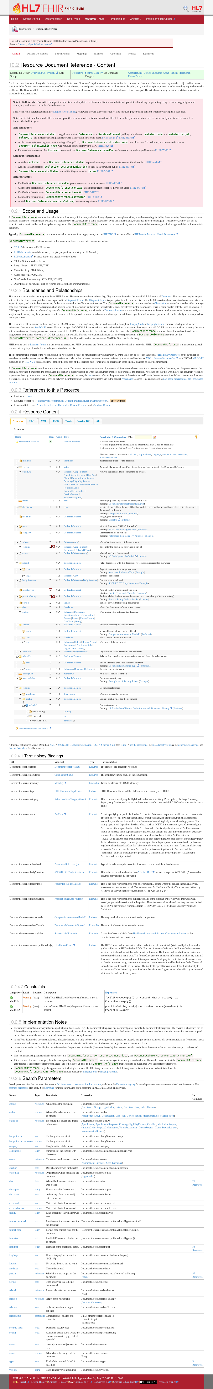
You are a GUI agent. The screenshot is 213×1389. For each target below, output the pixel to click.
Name (18, 436)
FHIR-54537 (104, 171)
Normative (77, 72)
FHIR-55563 (162, 150)
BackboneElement (72, 563)
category (26, 532)
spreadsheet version (162, 744)
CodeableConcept (72, 516)
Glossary (63, 1381)
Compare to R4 (82, 1381)
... (116, 400)
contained (172, 454)
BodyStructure (90, 580)
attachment (31, 694)
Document (166, 296)
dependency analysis (188, 744)
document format (38, 344)
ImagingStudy (137, 324)
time (28, 637)
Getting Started (31, 18)
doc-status (14, 1194)
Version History (39, 1381)
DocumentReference (29, 441)
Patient (174, 72)
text (164, 454)
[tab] (18, 421)
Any (76, 542)
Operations (115, 53)
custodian (27, 651)
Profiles (132, 53)
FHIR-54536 (112, 183)
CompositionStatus (63, 774)
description (27, 673)
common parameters (18, 1087)
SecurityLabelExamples (66, 933)
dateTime (68, 607)
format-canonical (17, 1221)
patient (12, 1273)
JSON (61, 744)
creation (13, 1167)
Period (67, 602)
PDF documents (22, 256)
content (26, 687)
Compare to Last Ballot (124, 1381)
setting (12, 1332)
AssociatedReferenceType (67, 864)
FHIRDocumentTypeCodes (68, 791)
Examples (98, 53)
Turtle (123, 744)
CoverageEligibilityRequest (77, 481)
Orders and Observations (43, 72)
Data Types (73, 18)
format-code (15, 1229)
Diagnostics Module (64, 111)
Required (139, 503)
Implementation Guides (159, 18)
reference (39, 1103)
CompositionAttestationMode (69, 917)
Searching (49, 1087)
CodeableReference (73, 553)
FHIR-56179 (126, 166)
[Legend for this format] (196, 436)
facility (12, 1212)
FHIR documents (22, 252)
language (156, 454)
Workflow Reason (101, 405)
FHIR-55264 (104, 145)
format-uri (14, 1238)
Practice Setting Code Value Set (124, 599)
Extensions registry (125, 1084)
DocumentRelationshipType (68, 925)
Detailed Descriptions (37, 53)
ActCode (59, 814)
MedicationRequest (89, 484)
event (25, 553)
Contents (52, 1381)
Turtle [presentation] (68, 421)
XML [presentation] (44, 421)
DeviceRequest (81, 400)
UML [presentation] (32, 421)
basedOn (26, 471)
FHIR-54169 (93, 196)
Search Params (62, 53)
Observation (160, 303)
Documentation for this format (33, 728)
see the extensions (138, 744)
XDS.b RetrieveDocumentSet (161, 358)
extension (182, 454)
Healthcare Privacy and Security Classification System (159, 933)
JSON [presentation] (56, 421)
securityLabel (28, 678)
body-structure (16, 1136)
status (25, 500)
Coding (67, 711)
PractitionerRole (71, 615)
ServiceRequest (71, 494)
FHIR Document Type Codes (122, 529)
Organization (87, 615)
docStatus (27, 507)
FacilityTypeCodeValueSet (67, 883)
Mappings (82, 53)
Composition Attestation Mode (123, 634)
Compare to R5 (101, 1381)
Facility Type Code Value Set (122, 593)
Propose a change (167, 1381)
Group (166, 72)
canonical (68, 720)
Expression (111, 992)
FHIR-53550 (126, 137)
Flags (51, 436)
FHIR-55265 (152, 162)
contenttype (15, 1150)
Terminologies (117, 18)
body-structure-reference (21, 1141)
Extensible (126, 519)
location (13, 1263)
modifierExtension (109, 457)
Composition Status (118, 513)
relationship (15, 1315)
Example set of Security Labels (123, 681)
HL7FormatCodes (63, 945)
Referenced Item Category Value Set (126, 535)
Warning (27, 997)
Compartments (135, 72)
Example (149, 535)
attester (25, 624)
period (25, 602)
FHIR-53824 (109, 137)
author (25, 612)
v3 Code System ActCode (121, 556)
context (26, 546)
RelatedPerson (135, 76)
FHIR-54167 (90, 192)
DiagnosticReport (75, 300)
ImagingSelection (155, 324)
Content (16, 53)
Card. (59, 436)
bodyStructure (29, 580)
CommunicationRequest (82, 478)
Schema (75, 744)
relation (13, 1307)
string (66, 467)
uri (65, 716)
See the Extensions (18, 748)
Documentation (53, 18)
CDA (17, 247)
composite (40, 1315)
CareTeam (68, 621)
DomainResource (72, 441)
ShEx (112, 744)
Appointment (57, 400)
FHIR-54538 (104, 201)
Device (147, 72)
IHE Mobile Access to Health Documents (155, 234)
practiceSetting (29, 596)
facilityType (28, 590)
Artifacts (134, 18)
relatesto (13, 1298)
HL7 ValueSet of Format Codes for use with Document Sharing (139, 708)
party (28, 642)
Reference (68, 471)
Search (23, 1381)
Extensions (148, 53)
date (24, 607)
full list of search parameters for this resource (79, 1084)
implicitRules (145, 454)
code (66, 500)
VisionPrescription (72, 497)
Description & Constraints (113, 437)
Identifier (68, 460)
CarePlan (91, 475)
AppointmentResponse (74, 475)
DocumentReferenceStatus (121, 503)
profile (29, 699)
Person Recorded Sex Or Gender (52, 405)
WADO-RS (41, 327)
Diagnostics (25, 28)
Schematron (86, 744)
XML (52, 744)
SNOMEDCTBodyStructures (69, 872)
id (131, 454)
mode (28, 631)
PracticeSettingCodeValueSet (68, 898)
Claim (66, 478)
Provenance (127, 378)
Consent (69, 400)
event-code (14, 1203)
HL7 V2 (29, 361)
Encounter (157, 72)
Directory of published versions (34, 44)
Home (14, 18)
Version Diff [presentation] (83, 421)
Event (29, 396)
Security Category (94, 72)
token (37, 1136)
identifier (26, 460)
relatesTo (26, 656)
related (25, 563)
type (24, 526)
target (28, 575)
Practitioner (184, 72)
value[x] (33, 705)
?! (50, 500)
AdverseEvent (43, 400)
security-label (15, 1327)
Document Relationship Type (123, 665)
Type (66, 436)
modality (26, 516)
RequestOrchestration (74, 491)
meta (90, 375)
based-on (13, 1120)
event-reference (16, 1208)
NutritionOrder (72, 487)
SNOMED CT (145, 872)
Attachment (69, 694)
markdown (69, 673)
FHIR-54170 (137, 187)
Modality (113, 519)
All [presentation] (97, 421)
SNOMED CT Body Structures (123, 583)
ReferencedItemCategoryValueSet (71, 799)
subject (25, 542)
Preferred (142, 529)
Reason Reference (79, 405)
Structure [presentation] (18, 421)
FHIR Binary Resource (168, 354)
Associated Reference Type (121, 572)
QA (71, 1381)
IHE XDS (108, 234)
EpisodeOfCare (83, 550)
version (26, 467)
